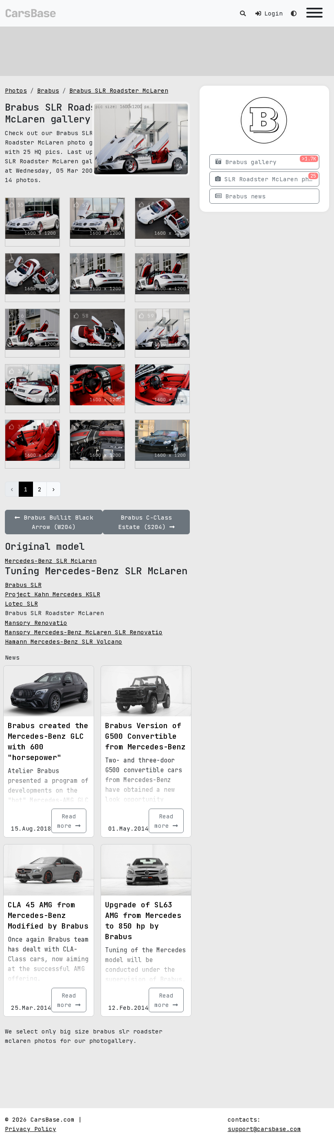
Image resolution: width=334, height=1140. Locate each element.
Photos (16, 90)
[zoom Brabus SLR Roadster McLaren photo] (180, 166)
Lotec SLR (21, 603)
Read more (66, 820)
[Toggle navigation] (314, 13)
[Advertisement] (167, 51)
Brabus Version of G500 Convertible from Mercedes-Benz (145, 736)
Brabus (48, 90)
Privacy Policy (30, 1129)
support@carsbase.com (264, 1129)
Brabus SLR (23, 585)
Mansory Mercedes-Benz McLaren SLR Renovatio (84, 632)
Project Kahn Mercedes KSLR (52, 594)
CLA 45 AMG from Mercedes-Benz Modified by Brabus (48, 915)
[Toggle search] (242, 13)
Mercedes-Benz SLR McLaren (51, 560)
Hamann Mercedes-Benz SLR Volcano (63, 641)
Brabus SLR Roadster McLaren (118, 90)
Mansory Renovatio (36, 623)
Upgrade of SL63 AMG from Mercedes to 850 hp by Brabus (143, 920)
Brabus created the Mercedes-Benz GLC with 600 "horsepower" (48, 741)
